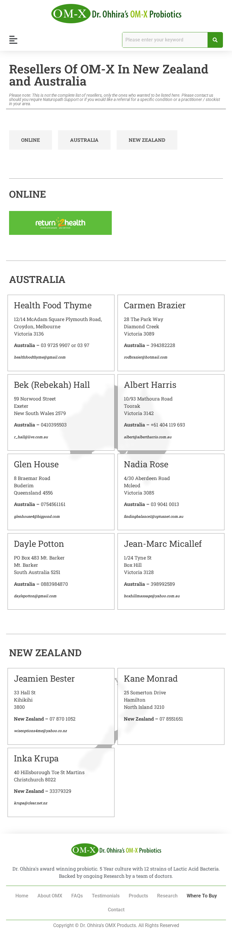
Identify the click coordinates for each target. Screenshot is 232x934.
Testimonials (106, 896)
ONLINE (30, 140)
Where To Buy (202, 896)
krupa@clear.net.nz (30, 802)
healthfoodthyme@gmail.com (40, 357)
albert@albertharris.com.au (147, 436)
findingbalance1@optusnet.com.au (153, 516)
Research (167, 896)
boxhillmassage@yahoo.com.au (151, 595)
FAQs (77, 896)
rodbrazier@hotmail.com (145, 357)
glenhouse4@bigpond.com (37, 516)
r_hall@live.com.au (31, 436)
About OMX (49, 896)
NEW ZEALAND (147, 140)
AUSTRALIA (84, 140)
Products (138, 896)
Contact (116, 910)
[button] (13, 40)
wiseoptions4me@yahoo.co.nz (40, 730)
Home (21, 896)
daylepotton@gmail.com (35, 595)
